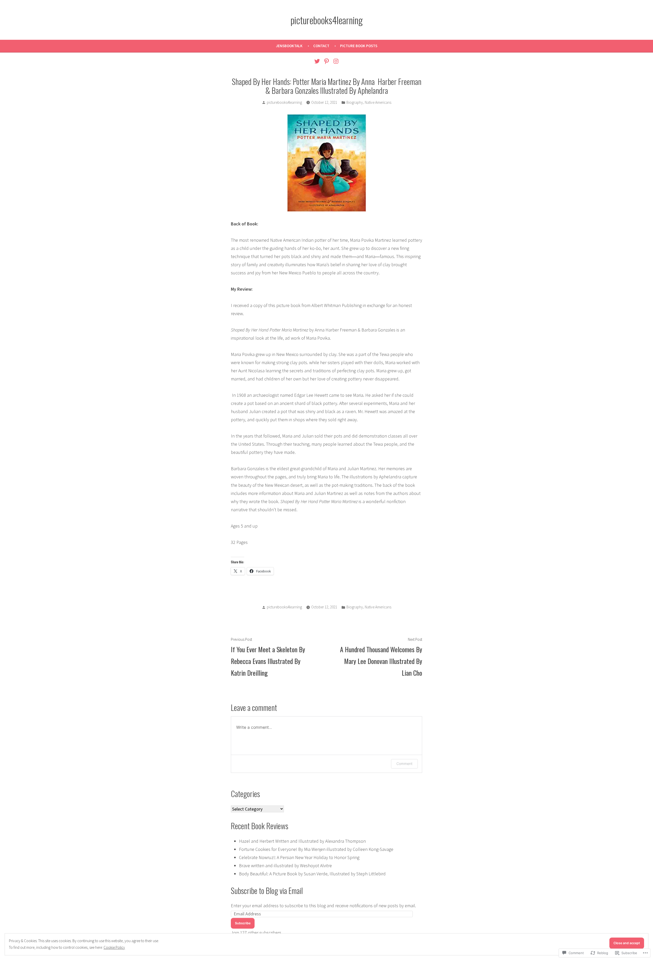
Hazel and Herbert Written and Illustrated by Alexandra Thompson (302, 841)
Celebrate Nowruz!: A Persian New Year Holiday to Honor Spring (299, 857)
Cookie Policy (114, 947)
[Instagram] (335, 61)
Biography (354, 102)
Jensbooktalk (289, 45)
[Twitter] (318, 61)
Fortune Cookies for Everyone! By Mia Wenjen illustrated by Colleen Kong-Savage (316, 849)
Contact (321, 45)
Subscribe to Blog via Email (267, 890)
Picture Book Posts (358, 45)
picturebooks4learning (327, 20)
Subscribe (242, 923)
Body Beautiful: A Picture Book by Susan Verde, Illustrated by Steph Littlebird (312, 874)
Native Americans (378, 102)
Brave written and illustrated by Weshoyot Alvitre (285, 865)
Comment (404, 763)
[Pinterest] (326, 61)
